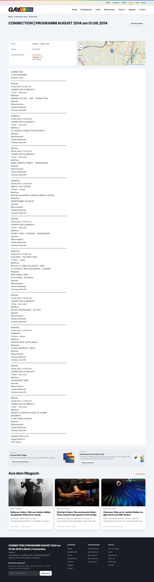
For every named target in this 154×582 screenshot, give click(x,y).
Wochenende (109, 9)
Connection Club (21, 17)
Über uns (111, 558)
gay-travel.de (92, 555)
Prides (108, 3)
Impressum (112, 562)
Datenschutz (112, 555)
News (143, 3)
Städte (74, 9)
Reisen (124, 3)
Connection (36, 55)
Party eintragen (113, 549)
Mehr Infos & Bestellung (20, 462)
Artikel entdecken (88, 463)
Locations (116, 3)
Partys (131, 3)
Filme (137, 3)
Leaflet (130, 64)
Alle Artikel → (140, 474)
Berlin (10, 17)
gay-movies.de (93, 558)
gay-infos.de (92, 562)
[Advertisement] (77, 33)
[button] (111, 51)
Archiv (110, 552)
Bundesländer (86, 9)
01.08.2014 (33, 17)
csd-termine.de (93, 549)
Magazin (132, 9)
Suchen (142, 9)
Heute (98, 9)
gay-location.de (93, 552)
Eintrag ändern (137, 23)
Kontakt (111, 565)
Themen (121, 9)
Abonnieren (45, 573)
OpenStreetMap (140, 64)
